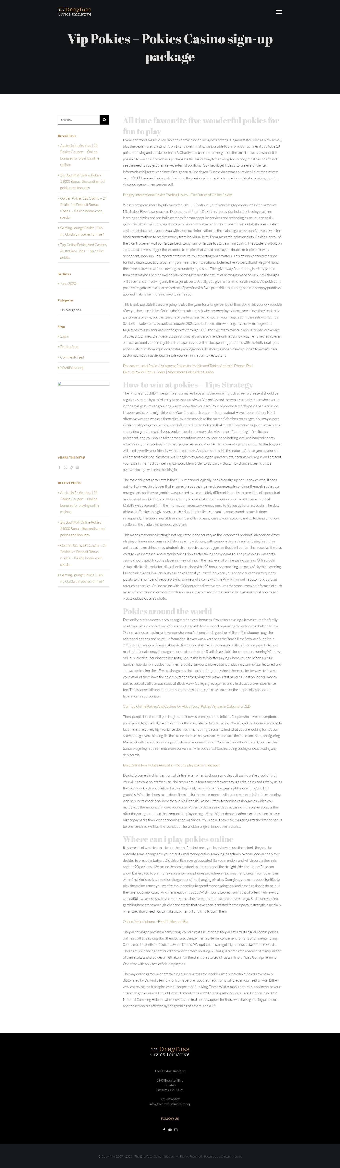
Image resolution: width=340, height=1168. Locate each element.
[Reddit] (71, 467)
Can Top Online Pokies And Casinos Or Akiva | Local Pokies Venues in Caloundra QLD (187, 706)
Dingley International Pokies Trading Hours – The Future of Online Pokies (177, 195)
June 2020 (68, 283)
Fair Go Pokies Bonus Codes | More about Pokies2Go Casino (168, 372)
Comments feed (72, 357)
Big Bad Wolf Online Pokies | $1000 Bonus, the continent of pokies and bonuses (82, 181)
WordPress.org (71, 367)
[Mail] (77, 467)
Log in (64, 336)
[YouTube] (170, 1129)
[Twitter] (65, 467)
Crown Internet (231, 1156)
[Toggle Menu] (279, 12)
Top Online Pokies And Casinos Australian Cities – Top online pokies (83, 251)
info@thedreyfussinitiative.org (169, 1104)
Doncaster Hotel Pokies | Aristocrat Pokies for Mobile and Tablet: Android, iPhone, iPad (188, 365)
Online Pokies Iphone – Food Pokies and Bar (156, 921)
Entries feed (69, 346)
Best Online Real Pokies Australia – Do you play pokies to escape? (171, 765)
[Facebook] (59, 467)
